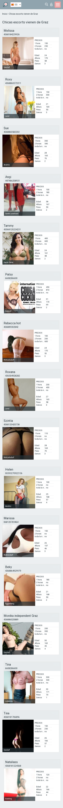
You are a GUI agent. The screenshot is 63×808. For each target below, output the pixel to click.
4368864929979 (13, 570)
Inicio (5, 14)
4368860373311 (13, 83)
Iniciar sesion (52, 3)
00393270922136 (13, 473)
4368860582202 (12, 132)
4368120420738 (12, 424)
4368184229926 (12, 34)
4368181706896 (12, 717)
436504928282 (12, 375)
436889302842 (11, 327)
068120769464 (11, 522)
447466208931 (12, 180)
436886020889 (11, 619)
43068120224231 (12, 229)
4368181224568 (13, 765)
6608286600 (11, 278)
